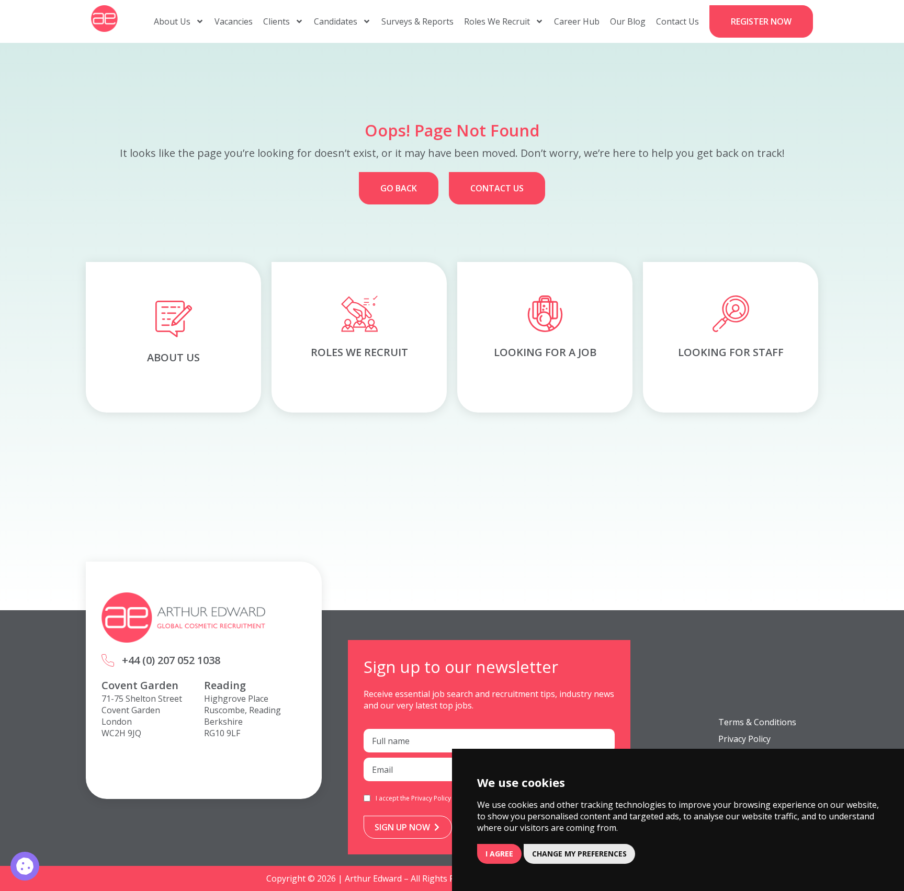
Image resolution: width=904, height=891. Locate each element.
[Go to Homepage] (104, 18)
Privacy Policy (431, 798)
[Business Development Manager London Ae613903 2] (24, 866)
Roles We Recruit (497, 21)
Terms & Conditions (757, 722)
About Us (172, 21)
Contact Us (677, 21)
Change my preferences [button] (579, 854)
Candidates (335, 21)
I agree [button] (499, 854)
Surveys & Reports (417, 21)
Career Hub (577, 21)
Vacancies (233, 21)
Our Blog (628, 21)
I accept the (413, 798)
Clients (276, 21)
